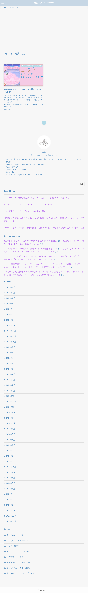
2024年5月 (10, 434)
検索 (81, 184)
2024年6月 (10, 429)
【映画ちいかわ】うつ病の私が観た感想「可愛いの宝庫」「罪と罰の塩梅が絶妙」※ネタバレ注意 (44, 228)
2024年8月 (10, 418)
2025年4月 (10, 374)
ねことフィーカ (44, 2)
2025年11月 (11, 336)
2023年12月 (11, 461)
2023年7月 (10, 483)
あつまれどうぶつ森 (15, 535)
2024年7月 (10, 423)
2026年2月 (10, 320)
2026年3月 (10, 314)
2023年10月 (11, 467)
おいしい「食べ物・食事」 (18, 541)
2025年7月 (10, 358)
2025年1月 (10, 391)
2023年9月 (10, 472)
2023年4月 (10, 494)
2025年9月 (10, 347)
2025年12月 (11, 331)
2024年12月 (11, 396)
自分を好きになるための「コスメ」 (21, 573)
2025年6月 (10, 363)
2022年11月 (11, 521)
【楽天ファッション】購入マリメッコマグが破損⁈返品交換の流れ (31, 256)
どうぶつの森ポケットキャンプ (19, 551)
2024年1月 (10, 456)
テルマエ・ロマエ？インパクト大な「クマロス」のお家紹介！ (29, 204)
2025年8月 (10, 353)
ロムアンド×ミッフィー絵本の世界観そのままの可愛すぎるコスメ (31, 241)
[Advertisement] (44, 27)
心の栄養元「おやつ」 (16, 557)
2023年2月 (10, 505)
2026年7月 (10, 293)
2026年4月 (10, 309)
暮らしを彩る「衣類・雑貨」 (19, 568)
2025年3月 (10, 380)
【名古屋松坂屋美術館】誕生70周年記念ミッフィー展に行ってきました (33, 272)
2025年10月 (11, 342)
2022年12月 (11, 516)
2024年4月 (10, 440)
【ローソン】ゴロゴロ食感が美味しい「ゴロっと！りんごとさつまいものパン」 (37, 198)
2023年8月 (10, 478)
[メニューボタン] (3, 3)
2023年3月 (10, 499)
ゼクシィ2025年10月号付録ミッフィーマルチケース (25, 264)
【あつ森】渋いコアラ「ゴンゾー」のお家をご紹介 (25, 211)
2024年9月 (10, 412)
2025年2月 (10, 385)
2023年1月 (10, 510)
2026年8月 (10, 287)
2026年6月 (10, 298)
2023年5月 (10, 489)
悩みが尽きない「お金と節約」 (19, 562)
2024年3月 (10, 445)
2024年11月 (11, 401)
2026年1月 (10, 325)
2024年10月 (11, 407)
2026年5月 (10, 304)
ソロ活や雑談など (14, 546)
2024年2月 (10, 451)
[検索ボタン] (85, 3)
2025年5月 (10, 369)
